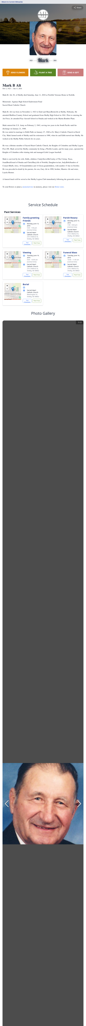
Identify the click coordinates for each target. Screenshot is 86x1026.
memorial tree (28, 186)
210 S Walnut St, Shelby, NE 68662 (33, 238)
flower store (59, 186)
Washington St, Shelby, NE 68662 (33, 295)
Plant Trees (37, 243)
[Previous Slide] (7, 803)
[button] (12, 222)
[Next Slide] (79, 803)
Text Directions (27, 243)
